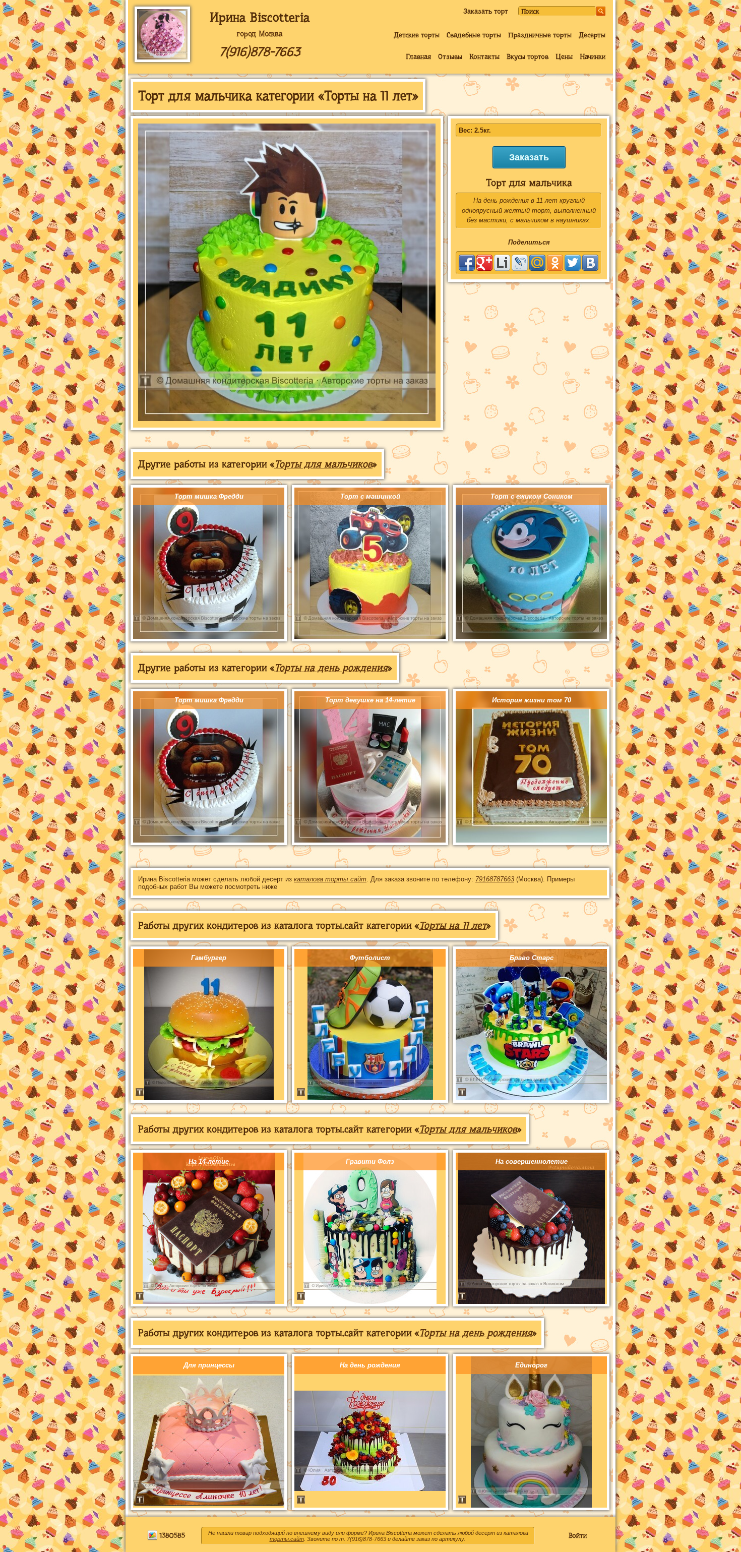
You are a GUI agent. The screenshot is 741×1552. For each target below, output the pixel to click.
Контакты (484, 56)
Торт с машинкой (370, 496)
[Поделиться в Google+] (484, 263)
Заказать (529, 157)
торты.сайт (287, 1539)
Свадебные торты (474, 35)
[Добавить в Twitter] (573, 263)
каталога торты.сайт (330, 879)
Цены (564, 56)
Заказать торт (485, 11)
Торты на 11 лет (452, 925)
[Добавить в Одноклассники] (555, 263)
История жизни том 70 (531, 700)
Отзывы (450, 56)
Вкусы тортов (527, 56)
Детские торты (417, 35)
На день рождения (370, 1365)
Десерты (592, 35)
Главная (418, 56)
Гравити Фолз (370, 1161)
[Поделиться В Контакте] (590, 263)
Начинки (592, 56)
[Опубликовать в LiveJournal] (520, 263)
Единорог (531, 1365)
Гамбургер (208, 958)
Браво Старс (531, 958)
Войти (578, 1535)
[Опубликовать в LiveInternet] (502, 263)
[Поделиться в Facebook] (467, 263)
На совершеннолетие (532, 1161)
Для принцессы (208, 1365)
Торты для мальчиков (323, 464)
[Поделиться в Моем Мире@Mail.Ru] (537, 263)
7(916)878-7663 (259, 51)
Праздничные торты (540, 35)
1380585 (171, 1535)
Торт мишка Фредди (208, 496)
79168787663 (494, 879)
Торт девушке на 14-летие (370, 700)
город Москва (259, 33)
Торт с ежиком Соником (531, 496)
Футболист (370, 958)
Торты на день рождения (331, 668)
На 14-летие (209, 1161)
